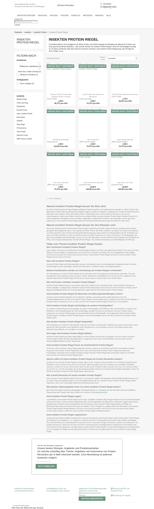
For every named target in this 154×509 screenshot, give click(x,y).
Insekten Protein (26, 15)
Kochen (65, 15)
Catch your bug (22, 103)
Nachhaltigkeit (53, 491)
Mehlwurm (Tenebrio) (29, 75)
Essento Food (22, 110)
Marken (99, 15)
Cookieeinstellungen (21, 506)
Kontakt (50, 489)
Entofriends (21, 106)
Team (61, 491)
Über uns (62, 489)
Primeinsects (21, 128)
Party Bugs (21, 124)
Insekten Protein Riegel (28, 41)
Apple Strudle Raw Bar (125, 140)
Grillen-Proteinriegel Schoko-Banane (125, 94)
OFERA (20, 121)
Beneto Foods (22, 99)
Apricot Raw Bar (93, 140)
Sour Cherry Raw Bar (61, 182)
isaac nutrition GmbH (24, 113)
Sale (108, 15)
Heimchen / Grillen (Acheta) (29, 72)
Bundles (75, 15)
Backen (54, 15)
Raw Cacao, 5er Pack (125, 182)
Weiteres (88, 15)
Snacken (42, 15)
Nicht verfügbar (27, 83)
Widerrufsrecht (85, 493)
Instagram (15, 478)
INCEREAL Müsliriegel (61, 140)
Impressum (83, 491)
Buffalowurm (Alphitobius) (30, 66)
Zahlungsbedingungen (99, 392)
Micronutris (21, 117)
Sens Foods (21, 132)
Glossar (66, 491)
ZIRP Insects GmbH (24, 139)
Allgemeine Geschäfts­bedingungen (93, 489)
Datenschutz (93, 491)
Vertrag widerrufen (92, 499)
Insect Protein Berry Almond (93, 182)
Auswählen (123, 58)
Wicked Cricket (22, 135)
